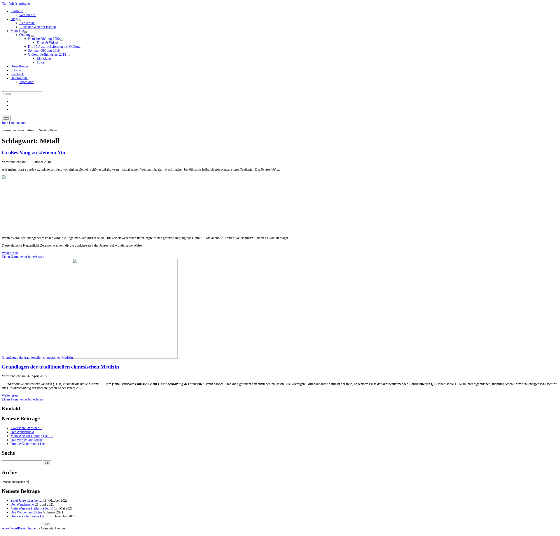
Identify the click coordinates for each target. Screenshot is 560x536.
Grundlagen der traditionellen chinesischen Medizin (37, 357)
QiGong (25, 35)
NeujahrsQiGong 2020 (44, 39)
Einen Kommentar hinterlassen (23, 257)
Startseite (16, 11)
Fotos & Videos (47, 42)
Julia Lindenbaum (14, 123)
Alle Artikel (27, 23)
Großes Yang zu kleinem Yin (33, 152)
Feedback (17, 74)
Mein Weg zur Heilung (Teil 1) (31, 436)
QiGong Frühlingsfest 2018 (47, 54)
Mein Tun (17, 31)
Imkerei (15, 70)
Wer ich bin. (27, 15)
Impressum (26, 82)
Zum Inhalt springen (16, 3)
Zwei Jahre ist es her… (26, 428)
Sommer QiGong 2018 (44, 50)
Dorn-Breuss (19, 66)
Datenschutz (19, 78)
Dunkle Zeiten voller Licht (28, 444)
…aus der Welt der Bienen (37, 27)
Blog (13, 19)
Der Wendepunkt (22, 432)
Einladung (44, 58)
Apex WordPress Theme (19, 528)
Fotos (40, 62)
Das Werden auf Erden (26, 440)
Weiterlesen (10, 253)
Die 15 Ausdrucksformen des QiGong (54, 46)
